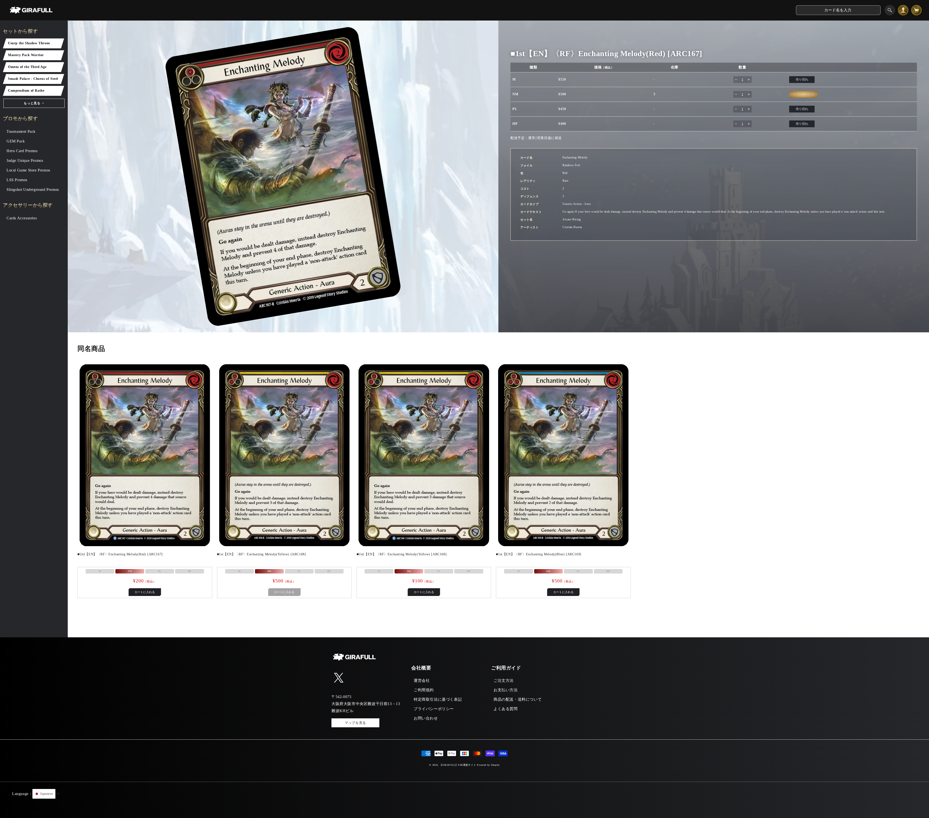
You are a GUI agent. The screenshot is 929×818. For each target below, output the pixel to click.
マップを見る (355, 723)
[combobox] (838, 10)
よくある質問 (506, 709)
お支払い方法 (506, 690)
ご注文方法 (504, 680)
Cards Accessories (22, 218)
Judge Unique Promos (25, 160)
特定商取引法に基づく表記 (438, 699)
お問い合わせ (426, 718)
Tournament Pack (21, 131)
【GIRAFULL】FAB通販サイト (458, 765)
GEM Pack (16, 141)
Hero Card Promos (22, 151)
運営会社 (422, 680)
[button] (464, 800)
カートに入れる (145, 592)
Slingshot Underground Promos (33, 189)
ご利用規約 (424, 690)
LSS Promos (17, 180)
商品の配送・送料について (518, 699)
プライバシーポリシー (434, 709)
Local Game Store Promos (28, 170)
